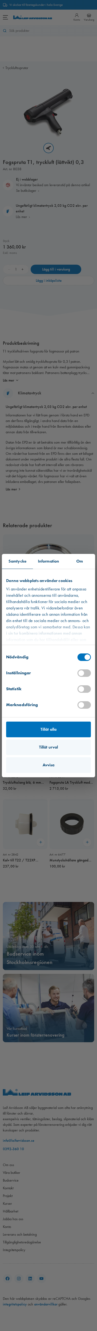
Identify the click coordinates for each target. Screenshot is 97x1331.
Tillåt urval (48, 747)
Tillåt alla (48, 729)
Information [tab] (48, 561)
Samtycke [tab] (17, 561)
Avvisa (49, 764)
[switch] (84, 673)
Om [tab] (79, 561)
